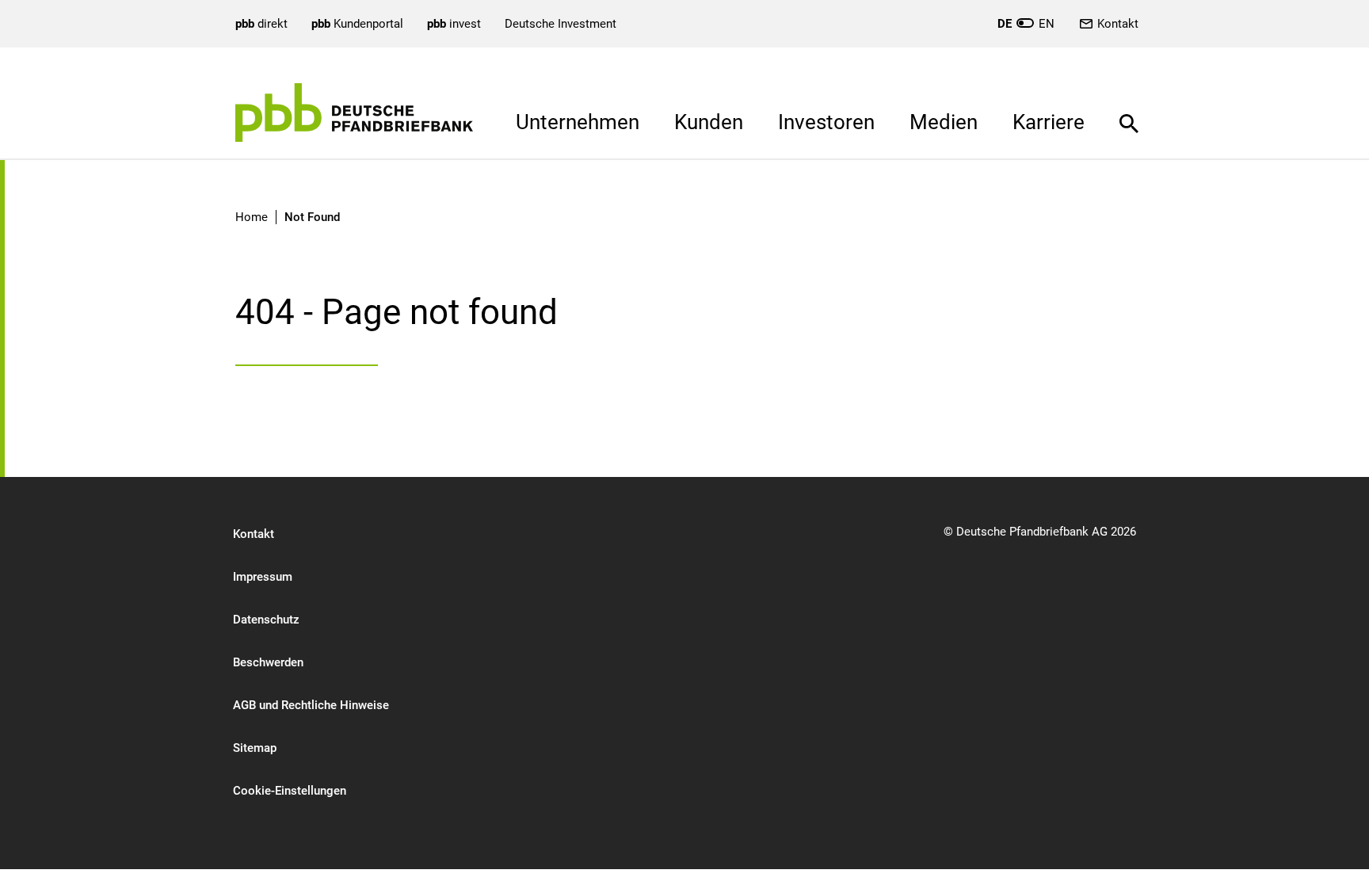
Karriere (1048, 122)
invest (454, 24)
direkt (261, 24)
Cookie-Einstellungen (289, 791)
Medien (943, 122)
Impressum (262, 577)
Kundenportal (357, 24)
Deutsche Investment (560, 24)
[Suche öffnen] (1128, 111)
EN (1025, 24)
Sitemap (254, 748)
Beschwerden (268, 662)
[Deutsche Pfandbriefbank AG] (354, 112)
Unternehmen (577, 122)
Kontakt (1117, 24)
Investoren (826, 122)
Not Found (312, 217)
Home (251, 217)
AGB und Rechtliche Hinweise (311, 705)
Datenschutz (266, 619)
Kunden (708, 122)
